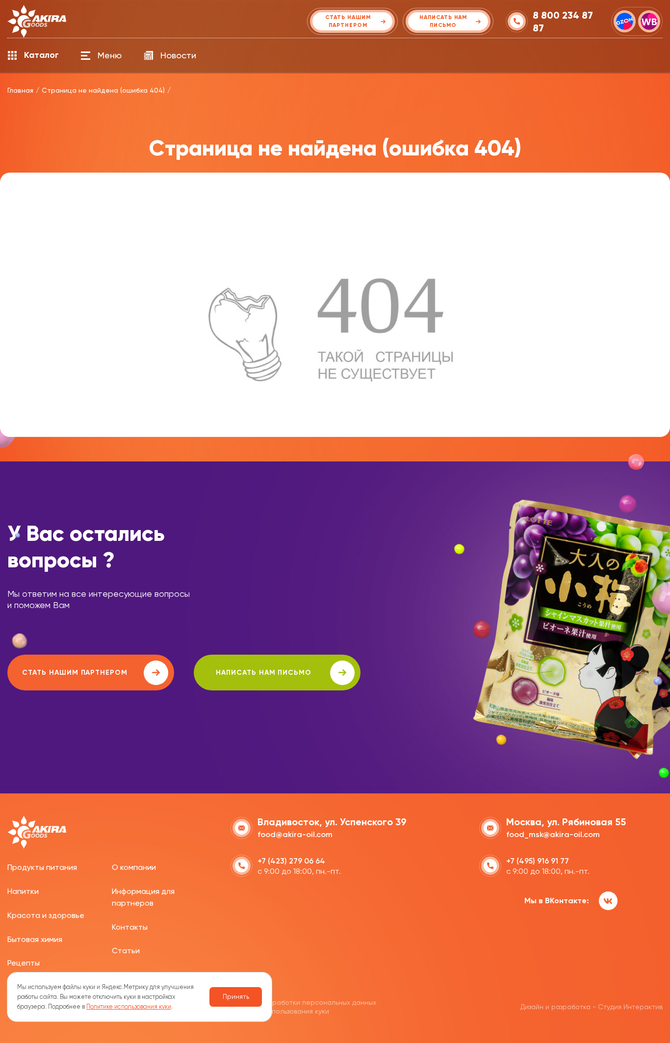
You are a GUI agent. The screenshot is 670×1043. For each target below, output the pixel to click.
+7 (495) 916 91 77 (537, 860)
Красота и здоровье (45, 915)
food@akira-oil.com (295, 834)
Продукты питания (42, 867)
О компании (134, 867)
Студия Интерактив (630, 1007)
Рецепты (23, 962)
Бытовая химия (34, 939)
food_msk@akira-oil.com (553, 834)
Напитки (23, 891)
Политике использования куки (128, 1006)
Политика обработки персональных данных (303, 1002)
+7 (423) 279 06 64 (291, 860)
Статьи (126, 950)
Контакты (130, 927)
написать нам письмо (263, 672)
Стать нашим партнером (75, 672)
